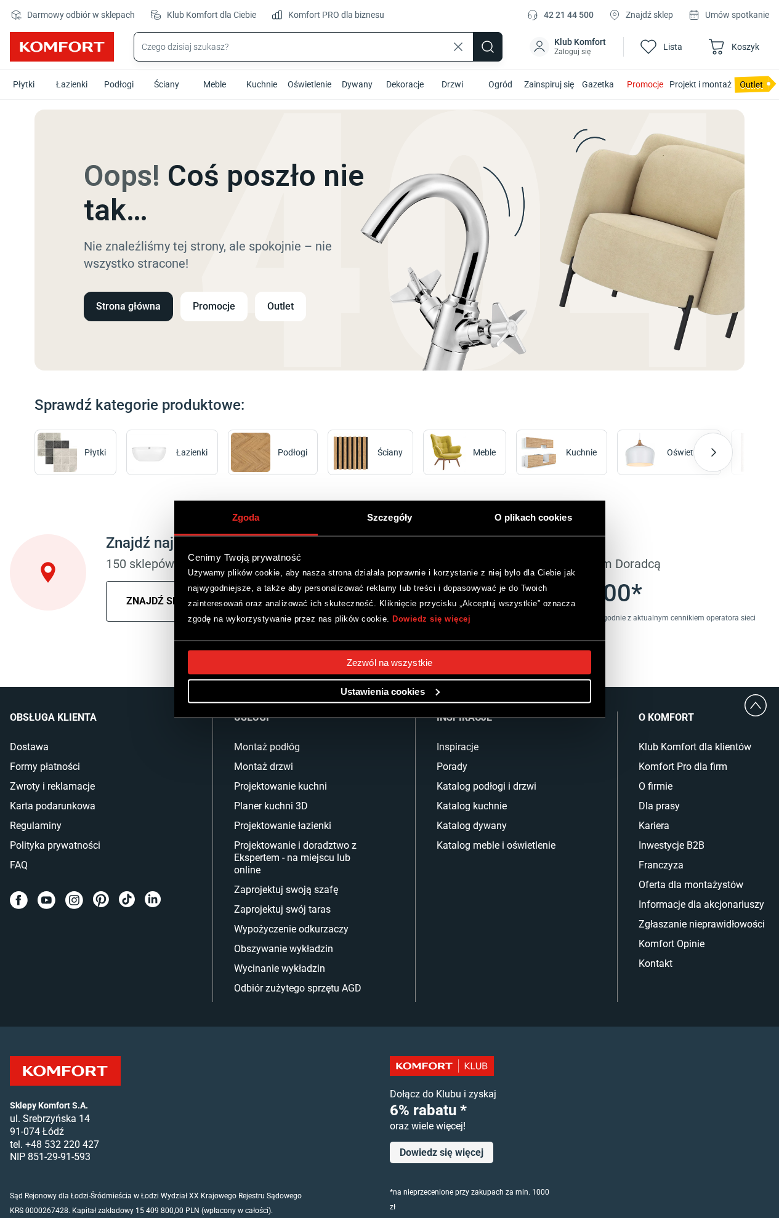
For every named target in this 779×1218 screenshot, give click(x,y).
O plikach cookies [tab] (533, 516)
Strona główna (128, 306)
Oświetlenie (309, 84)
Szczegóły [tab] (389, 516)
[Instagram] (74, 900)
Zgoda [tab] (246, 516)
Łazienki (71, 84)
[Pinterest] (101, 900)
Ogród (500, 84)
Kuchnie (261, 84)
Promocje (645, 84)
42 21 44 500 (569, 15)
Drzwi (452, 84)
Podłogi (119, 84)
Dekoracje (405, 84)
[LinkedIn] (153, 900)
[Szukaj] (488, 47)
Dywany (357, 84)
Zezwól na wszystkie (389, 662)
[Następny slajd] (713, 452)
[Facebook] (19, 900)
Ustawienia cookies (383, 691)
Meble (214, 84)
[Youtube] (46, 900)
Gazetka (598, 84)
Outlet (280, 306)
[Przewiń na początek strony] (756, 705)
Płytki (23, 84)
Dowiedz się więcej (431, 618)
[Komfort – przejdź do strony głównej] (65, 1071)
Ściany (166, 84)
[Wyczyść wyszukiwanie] (458, 47)
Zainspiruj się (549, 84)
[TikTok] (127, 900)
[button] (569, 47)
